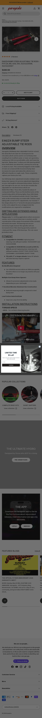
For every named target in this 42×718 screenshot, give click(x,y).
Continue (11, 365)
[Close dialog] (40, 346)
